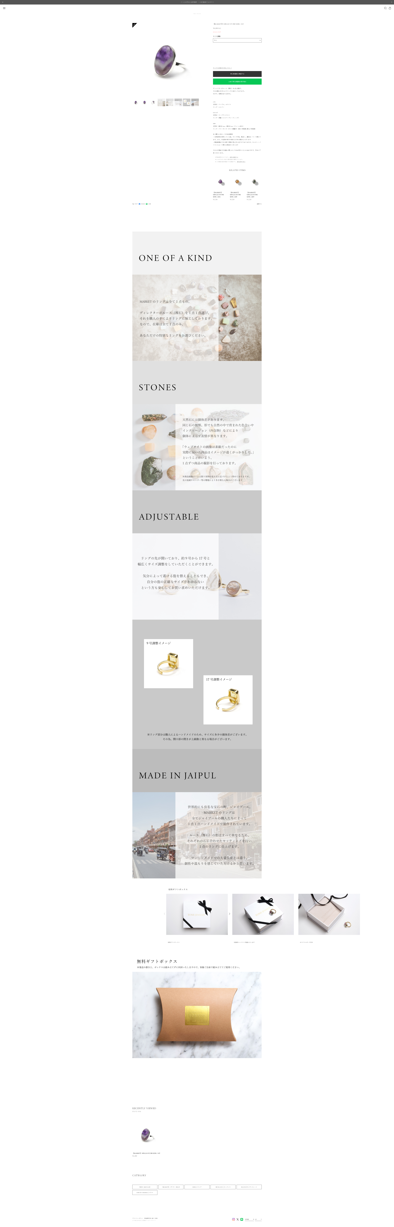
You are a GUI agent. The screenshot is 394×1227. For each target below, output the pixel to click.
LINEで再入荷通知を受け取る (237, 82)
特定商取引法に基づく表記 (150, 1218)
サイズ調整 (217, 36)
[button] (229, 914)
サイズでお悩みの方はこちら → (222, 68)
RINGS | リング (197, 1187)
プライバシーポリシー (137, 1218)
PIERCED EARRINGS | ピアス (145, 1192)
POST (136, 204)
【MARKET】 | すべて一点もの (171, 1187)
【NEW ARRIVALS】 (145, 1187)
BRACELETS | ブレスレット (249, 1187)
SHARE (143, 204)
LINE (149, 204)
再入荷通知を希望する (237, 74)
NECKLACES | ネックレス (223, 1187)
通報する (259, 204)
